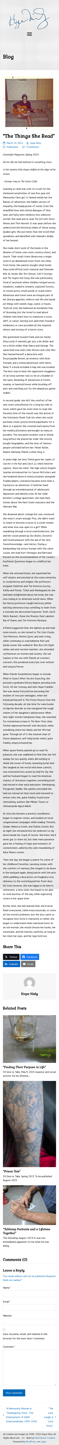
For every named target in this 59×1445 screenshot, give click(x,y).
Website (7, 1315)
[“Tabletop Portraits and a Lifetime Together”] (29, 1204)
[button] (29, 34)
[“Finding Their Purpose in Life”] (29, 1038)
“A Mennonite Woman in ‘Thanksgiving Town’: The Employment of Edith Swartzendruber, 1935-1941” (20, 1415)
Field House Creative (44, 1437)
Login (43, 1441)
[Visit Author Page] (29, 982)
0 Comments (32, 146)
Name (7, 1287)
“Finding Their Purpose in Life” (24, 1067)
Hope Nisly (35, 143)
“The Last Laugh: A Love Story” (48, 1417)
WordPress (31, 1441)
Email (7, 1301)
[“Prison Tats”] (29, 1123)
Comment (9, 1346)
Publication (12, 146)
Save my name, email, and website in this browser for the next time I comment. (25, 1336)
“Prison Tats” (12, 1171)
